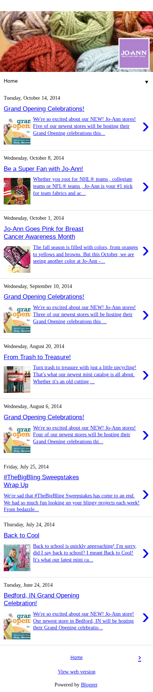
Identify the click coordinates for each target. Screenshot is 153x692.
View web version (76, 672)
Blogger (89, 685)
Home (77, 657)
